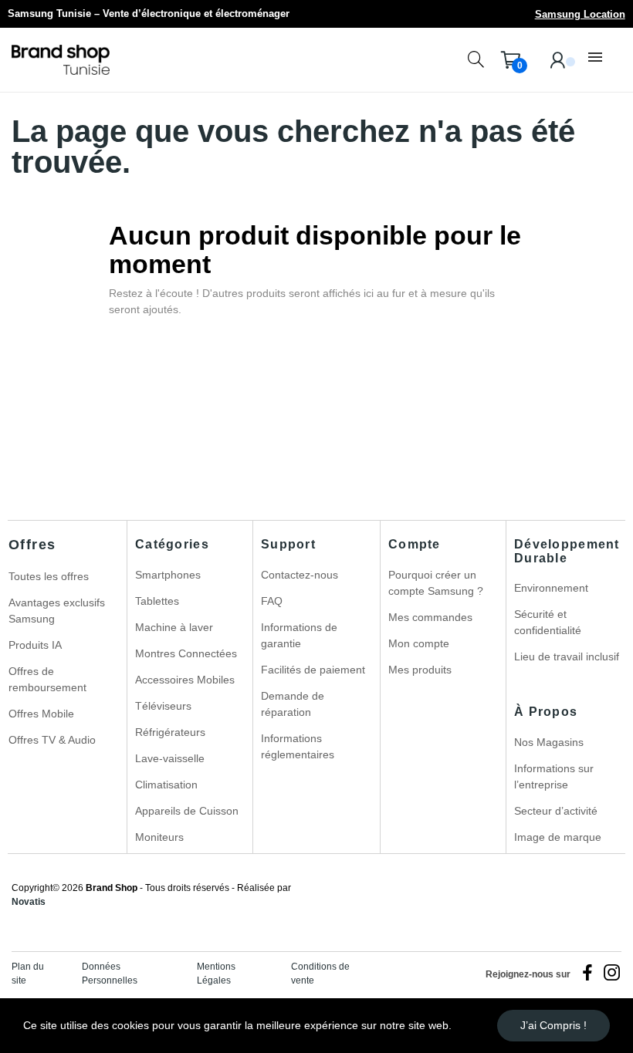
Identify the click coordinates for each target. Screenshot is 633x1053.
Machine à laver (174, 627)
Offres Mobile (41, 713)
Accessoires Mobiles (185, 679)
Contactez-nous (299, 575)
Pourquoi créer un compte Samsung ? (435, 583)
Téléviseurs (163, 706)
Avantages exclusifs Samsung (56, 610)
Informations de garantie (299, 635)
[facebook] (587, 974)
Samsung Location (580, 14)
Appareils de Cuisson (187, 811)
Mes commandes (430, 617)
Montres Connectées (186, 653)
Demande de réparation (292, 704)
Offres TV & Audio (52, 740)
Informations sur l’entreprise (554, 776)
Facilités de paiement (313, 669)
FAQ (272, 601)
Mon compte (418, 643)
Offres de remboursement (47, 679)
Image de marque (557, 837)
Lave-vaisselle (170, 758)
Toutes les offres (48, 576)
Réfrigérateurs (170, 732)
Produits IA (35, 645)
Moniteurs (159, 837)
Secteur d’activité (555, 811)
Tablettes (157, 601)
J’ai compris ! (553, 1025)
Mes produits (420, 669)
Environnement (551, 588)
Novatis (29, 901)
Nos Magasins (549, 742)
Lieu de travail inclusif (566, 656)
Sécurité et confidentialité (547, 622)
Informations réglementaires (297, 746)
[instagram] (612, 974)
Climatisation (166, 784)
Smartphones (168, 575)
